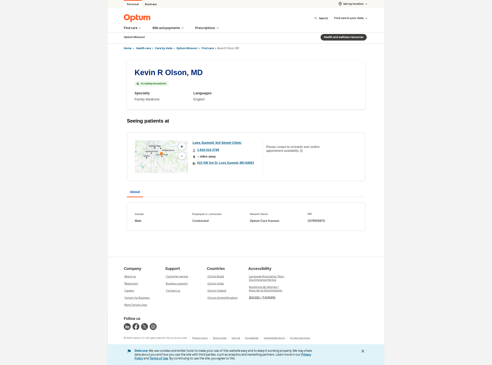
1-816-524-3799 (208, 150)
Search (323, 18)
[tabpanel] (246, 217)
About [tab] (135, 192)
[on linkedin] (127, 326)
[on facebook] (135, 326)
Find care (208, 48)
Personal (133, 4)
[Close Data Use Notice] (363, 351)
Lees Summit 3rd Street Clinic (217, 143)
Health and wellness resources (343, 37)
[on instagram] (153, 326)
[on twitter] (144, 326)
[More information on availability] (301, 150)
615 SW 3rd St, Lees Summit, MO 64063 (225, 162)
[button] (161, 154)
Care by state (163, 48)
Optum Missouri (187, 48)
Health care (143, 48)
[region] (161, 156)
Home (127, 48)
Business (151, 4)
